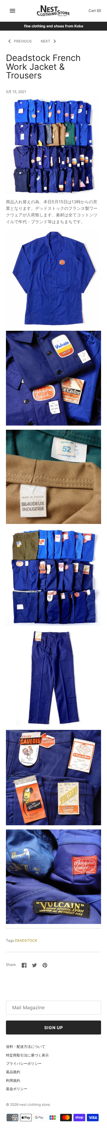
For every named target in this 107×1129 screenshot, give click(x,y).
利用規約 (13, 1080)
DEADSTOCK (26, 940)
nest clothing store (34, 1104)
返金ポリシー (16, 1089)
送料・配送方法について (25, 1046)
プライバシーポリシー (24, 1063)
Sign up (53, 1027)
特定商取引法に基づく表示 (27, 1055)
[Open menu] (12, 10)
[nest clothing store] (53, 11)
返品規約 (13, 1072)
